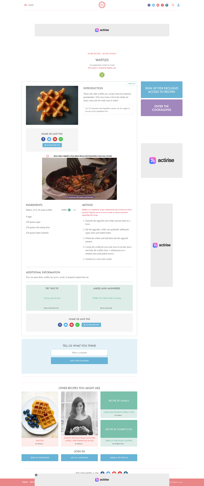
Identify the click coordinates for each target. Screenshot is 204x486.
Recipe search (109, 53)
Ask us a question (79, 457)
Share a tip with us (119, 457)
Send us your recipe (40, 457)
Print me (131, 84)
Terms (25, 482)
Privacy (33, 482)
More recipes (94, 53)
